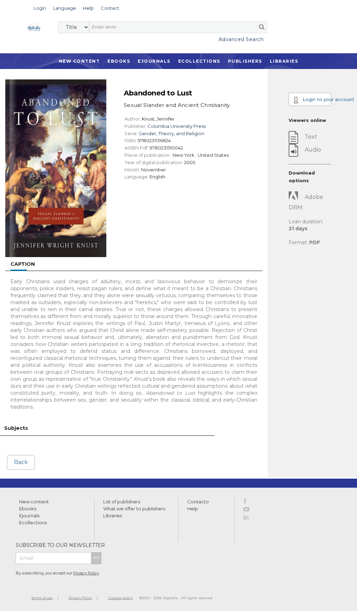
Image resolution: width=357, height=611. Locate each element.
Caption (22, 264)
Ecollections (199, 61)
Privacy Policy (86, 573)
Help (192, 508)
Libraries (284, 61)
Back (21, 462)
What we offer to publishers (134, 508)
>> (96, 558)
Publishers (245, 61)
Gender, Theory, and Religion (171, 133)
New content (34, 501)
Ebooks (118, 61)
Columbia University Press (176, 126)
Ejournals (154, 61)
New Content (79, 61)
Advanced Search (241, 39)
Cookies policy (120, 598)
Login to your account (316, 99)
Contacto (198, 501)
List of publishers (121, 501)
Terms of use (42, 598)
